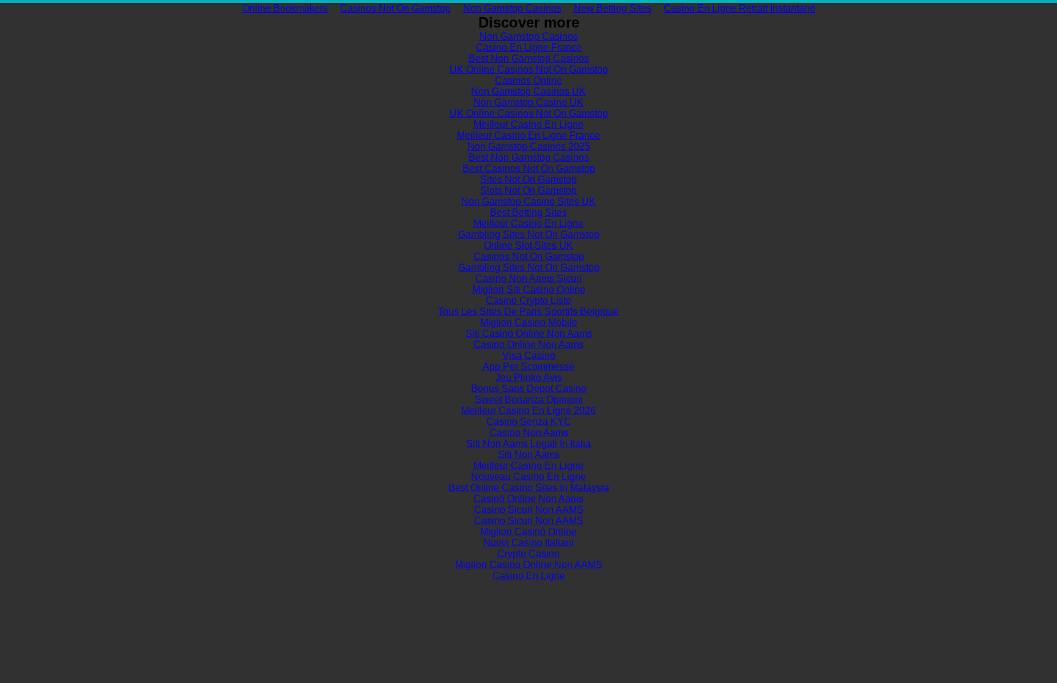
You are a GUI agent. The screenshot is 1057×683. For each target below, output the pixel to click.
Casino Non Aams (528, 432)
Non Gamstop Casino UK (528, 102)
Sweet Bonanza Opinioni (529, 399)
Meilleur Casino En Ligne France (528, 135)
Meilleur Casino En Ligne (528, 124)
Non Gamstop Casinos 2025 (528, 146)
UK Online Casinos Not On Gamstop (529, 69)
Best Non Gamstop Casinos (529, 58)
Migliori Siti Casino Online (528, 289)
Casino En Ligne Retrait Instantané (739, 8)
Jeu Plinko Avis (528, 377)
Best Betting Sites (528, 212)
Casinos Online (528, 80)
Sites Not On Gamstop (528, 179)
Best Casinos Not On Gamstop (528, 168)
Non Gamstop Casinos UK (528, 91)
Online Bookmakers (285, 8)
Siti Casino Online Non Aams (528, 333)
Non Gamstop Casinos (512, 8)
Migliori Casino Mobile (528, 322)
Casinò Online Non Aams (528, 498)
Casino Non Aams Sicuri (528, 278)
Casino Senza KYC (528, 421)
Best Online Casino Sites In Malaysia (528, 487)
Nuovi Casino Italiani (528, 542)
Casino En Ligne (528, 575)
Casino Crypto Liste (528, 300)
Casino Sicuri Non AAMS (529, 509)
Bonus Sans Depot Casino (529, 388)
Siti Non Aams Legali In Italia (528, 443)
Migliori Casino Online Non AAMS (529, 564)
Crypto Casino (528, 553)
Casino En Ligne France (529, 47)
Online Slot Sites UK (528, 245)
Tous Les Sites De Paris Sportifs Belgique (528, 311)
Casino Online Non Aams (528, 344)
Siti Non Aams (529, 454)
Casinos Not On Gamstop (395, 8)
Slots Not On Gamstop (528, 190)
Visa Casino (528, 355)
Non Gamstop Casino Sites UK (528, 201)
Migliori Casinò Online (528, 531)
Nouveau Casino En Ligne (528, 476)
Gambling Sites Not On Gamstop (528, 234)
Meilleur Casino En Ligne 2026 (528, 410)
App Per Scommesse (528, 366)
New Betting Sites (612, 8)
